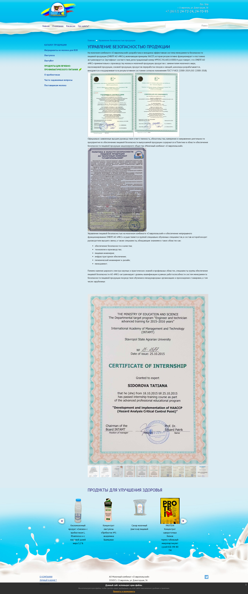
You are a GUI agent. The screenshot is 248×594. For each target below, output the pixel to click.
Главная (46, 26)
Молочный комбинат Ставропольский (58, 10)
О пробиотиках (52, 74)
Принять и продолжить (124, 591)
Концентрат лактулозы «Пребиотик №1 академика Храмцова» (108, 532)
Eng (206, 4)
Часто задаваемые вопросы (58, 80)
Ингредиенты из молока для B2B (61, 50)
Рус (201, 4)
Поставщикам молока (55, 85)
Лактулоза (49, 55)
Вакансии (70, 26)
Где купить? (83, 26)
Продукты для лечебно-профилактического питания (61, 68)
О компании (57, 26)
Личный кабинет (48, 580)
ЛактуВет (49, 60)
